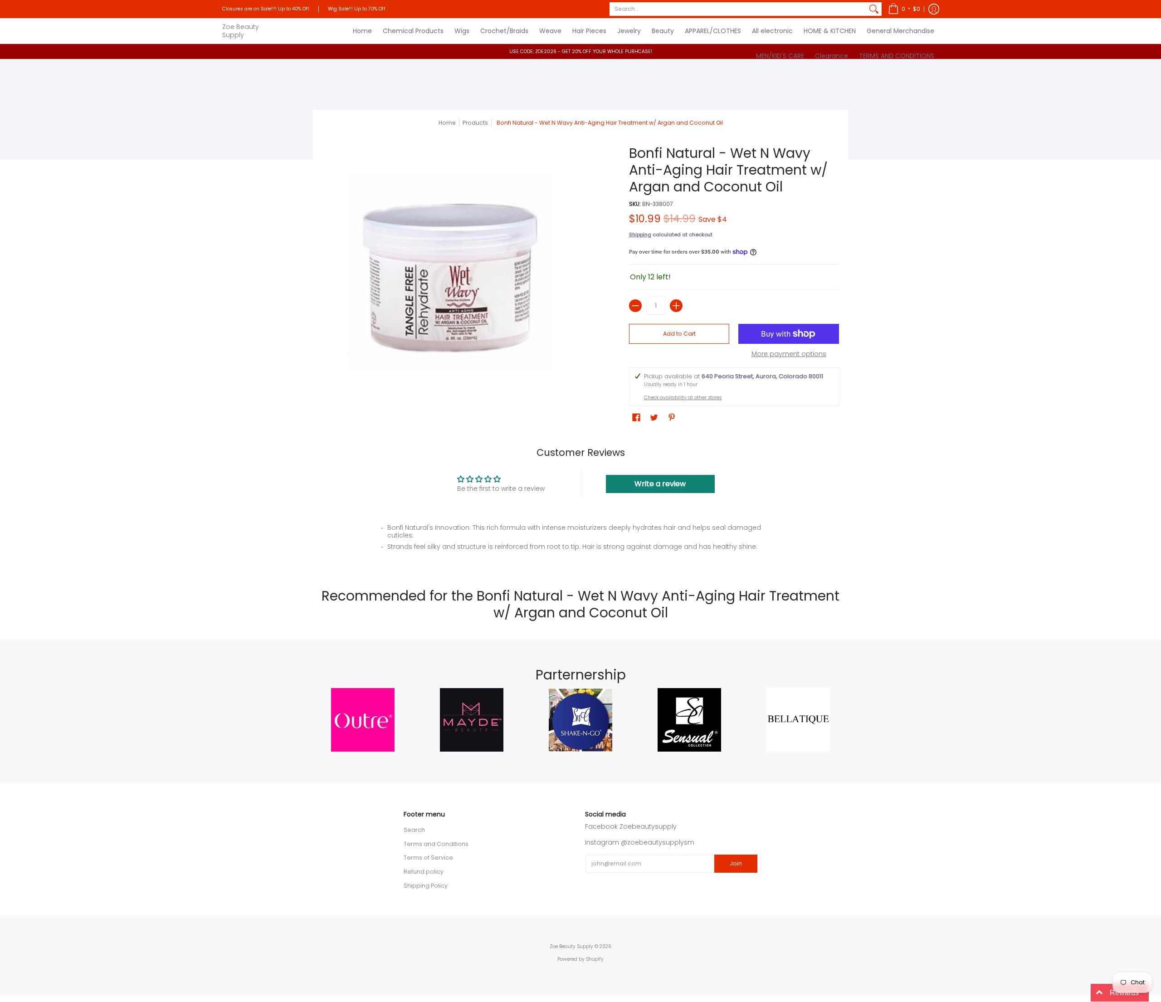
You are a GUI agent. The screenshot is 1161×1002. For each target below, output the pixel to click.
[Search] (874, 9)
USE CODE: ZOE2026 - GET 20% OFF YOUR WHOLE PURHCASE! (580, 51)
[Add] (676, 305)
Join (736, 863)
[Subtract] (635, 305)
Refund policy (424, 871)
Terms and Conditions (436, 844)
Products (475, 123)
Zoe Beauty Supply (240, 30)
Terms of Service (428, 857)
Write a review (660, 484)
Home (447, 123)
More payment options (788, 354)
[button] (904, 9)
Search (414, 830)
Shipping (640, 234)
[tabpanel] (580, 540)
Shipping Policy (426, 886)
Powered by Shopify (580, 959)
